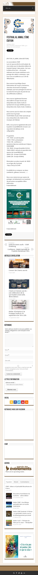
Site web (7, 360)
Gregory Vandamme (23, 85)
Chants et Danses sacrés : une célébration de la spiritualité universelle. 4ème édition (18, 294)
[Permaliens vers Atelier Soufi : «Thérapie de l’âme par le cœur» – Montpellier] (9, 523)
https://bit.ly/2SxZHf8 (13, 165)
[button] (30, 537)
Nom (6, 350)
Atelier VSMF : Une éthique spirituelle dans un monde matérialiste (21, 504)
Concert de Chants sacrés (18, 270)
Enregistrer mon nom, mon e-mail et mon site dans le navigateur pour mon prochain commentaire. (19, 368)
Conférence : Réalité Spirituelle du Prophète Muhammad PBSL (18, 249)
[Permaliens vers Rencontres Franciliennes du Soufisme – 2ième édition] (9, 496)
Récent (16, 482)
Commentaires (24, 482)
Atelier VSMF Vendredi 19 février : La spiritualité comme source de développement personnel (23, 513)
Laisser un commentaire (13, 47)
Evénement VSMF (19, 45)
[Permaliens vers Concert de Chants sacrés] (19, 263)
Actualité (12, 45)
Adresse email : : (10, 382)
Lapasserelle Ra (16, 64)
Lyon (26, 45)
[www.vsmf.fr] (19, 4)
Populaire (9, 482)
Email (6, 355)
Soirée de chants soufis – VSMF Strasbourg (19, 244)
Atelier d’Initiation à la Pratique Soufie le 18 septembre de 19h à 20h (17, 313)
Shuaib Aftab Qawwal (21, 116)
